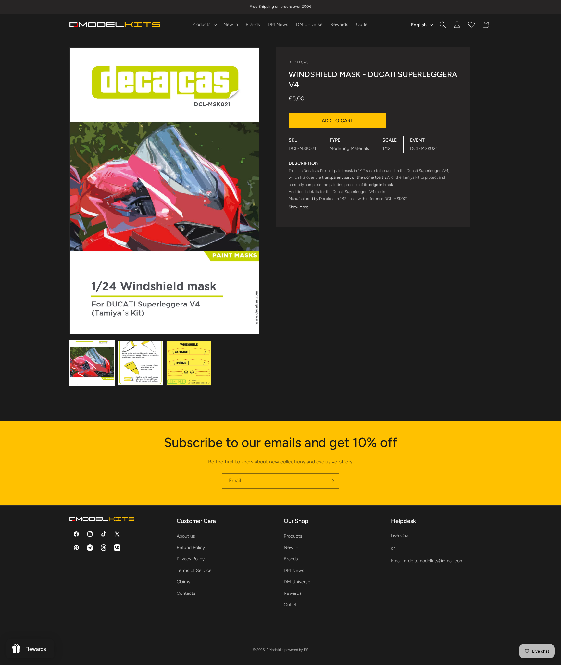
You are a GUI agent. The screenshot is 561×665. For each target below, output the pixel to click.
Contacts (186, 593)
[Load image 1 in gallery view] (92, 363)
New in (291, 547)
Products (293, 536)
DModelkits (274, 650)
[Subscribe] (331, 481)
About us (186, 536)
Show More (298, 207)
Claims (183, 582)
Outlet (290, 604)
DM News (294, 570)
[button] (203, 25)
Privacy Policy (191, 559)
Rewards (293, 593)
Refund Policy (191, 547)
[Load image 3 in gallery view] (188, 363)
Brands (291, 559)
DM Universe (297, 582)
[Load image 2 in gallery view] (140, 363)
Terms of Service (194, 570)
